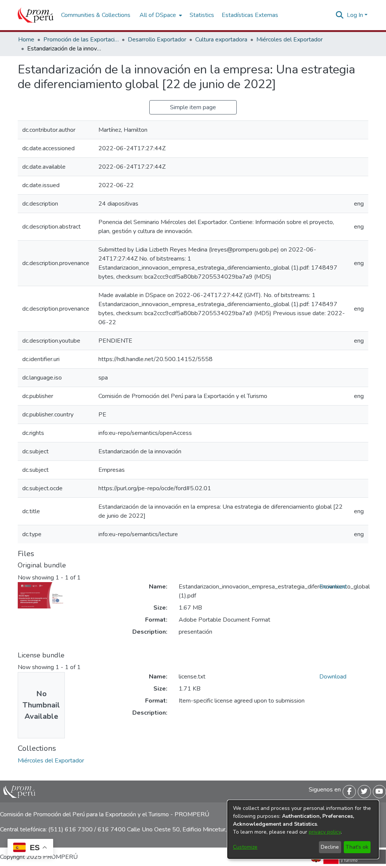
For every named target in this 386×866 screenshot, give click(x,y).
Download (332, 586)
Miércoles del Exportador (289, 39)
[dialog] (303, 829)
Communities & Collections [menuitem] (95, 15)
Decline (330, 847)
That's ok (357, 847)
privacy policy (325, 832)
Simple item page (193, 107)
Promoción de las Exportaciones (81, 39)
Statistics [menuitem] (202, 15)
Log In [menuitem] (355, 15)
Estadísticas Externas (250, 15)
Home (26, 39)
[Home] (36, 15)
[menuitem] (160, 15)
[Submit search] (340, 15)
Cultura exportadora (221, 39)
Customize (245, 847)
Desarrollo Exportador (157, 39)
